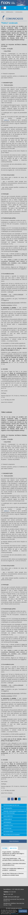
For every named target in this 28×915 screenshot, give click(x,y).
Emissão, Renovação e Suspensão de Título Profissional (14, 812)
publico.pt (6, 120)
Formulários (8, 819)
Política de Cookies (14, 913)
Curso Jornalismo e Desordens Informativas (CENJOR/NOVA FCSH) (14, 864)
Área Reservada (14, 841)
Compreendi (23, 911)
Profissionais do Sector (11, 805)
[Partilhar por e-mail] (9, 799)
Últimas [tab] (4, 848)
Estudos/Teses (8, 831)
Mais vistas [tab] (13, 848)
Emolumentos (8, 816)
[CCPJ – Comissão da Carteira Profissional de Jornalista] (8, 3)
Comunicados (18, 12)
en (2, 8)
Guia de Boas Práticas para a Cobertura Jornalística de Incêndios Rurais (12, 874)
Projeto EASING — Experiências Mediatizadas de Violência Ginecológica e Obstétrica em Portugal (13, 853)
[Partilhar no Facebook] (12, 799)
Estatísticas (7, 828)
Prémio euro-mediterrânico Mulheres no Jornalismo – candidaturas (13, 869)
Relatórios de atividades (12, 834)
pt (5, 8)
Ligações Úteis (8, 825)
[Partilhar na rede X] (16, 799)
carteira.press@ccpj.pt (13, 896)
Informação (7, 822)
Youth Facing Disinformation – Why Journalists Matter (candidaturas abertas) (13, 859)
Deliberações (9, 12)
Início (2, 12)
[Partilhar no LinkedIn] (19, 799)
